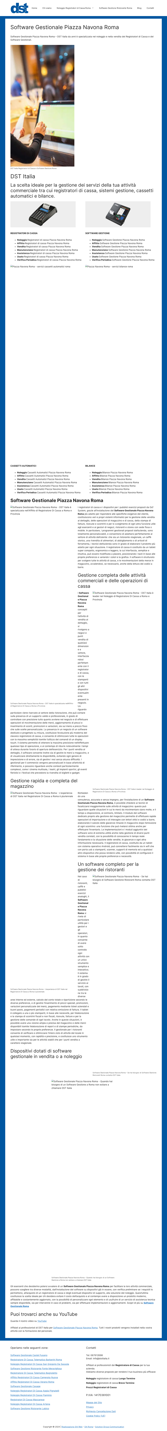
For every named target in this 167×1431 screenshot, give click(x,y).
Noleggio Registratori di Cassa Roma (74, 8)
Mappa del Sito (94, 1402)
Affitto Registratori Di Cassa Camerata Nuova (34, 1377)
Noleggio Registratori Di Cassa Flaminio (31, 1395)
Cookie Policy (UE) (95, 1416)
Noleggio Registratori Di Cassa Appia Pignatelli (34, 1390)
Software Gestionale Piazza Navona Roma (75, 1327)
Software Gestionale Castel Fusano (28, 1355)
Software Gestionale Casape (25, 1386)
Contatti (150, 8)
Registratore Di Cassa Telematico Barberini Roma (36, 1359)
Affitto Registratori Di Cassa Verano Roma (32, 1382)
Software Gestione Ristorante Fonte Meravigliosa (36, 1368)
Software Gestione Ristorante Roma (115, 8)
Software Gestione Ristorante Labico (29, 1408)
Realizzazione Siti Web (72, 1427)
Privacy (90, 1407)
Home (34, 8)
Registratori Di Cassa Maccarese (27, 1399)
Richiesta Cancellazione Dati (101, 1411)
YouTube (42, 1321)
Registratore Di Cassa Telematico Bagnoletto (33, 1373)
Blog (139, 8)
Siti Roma (88, 1427)
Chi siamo (47, 8)
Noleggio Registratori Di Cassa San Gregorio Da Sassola (39, 1364)
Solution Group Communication (109, 1427)
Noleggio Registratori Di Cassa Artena (30, 1404)
